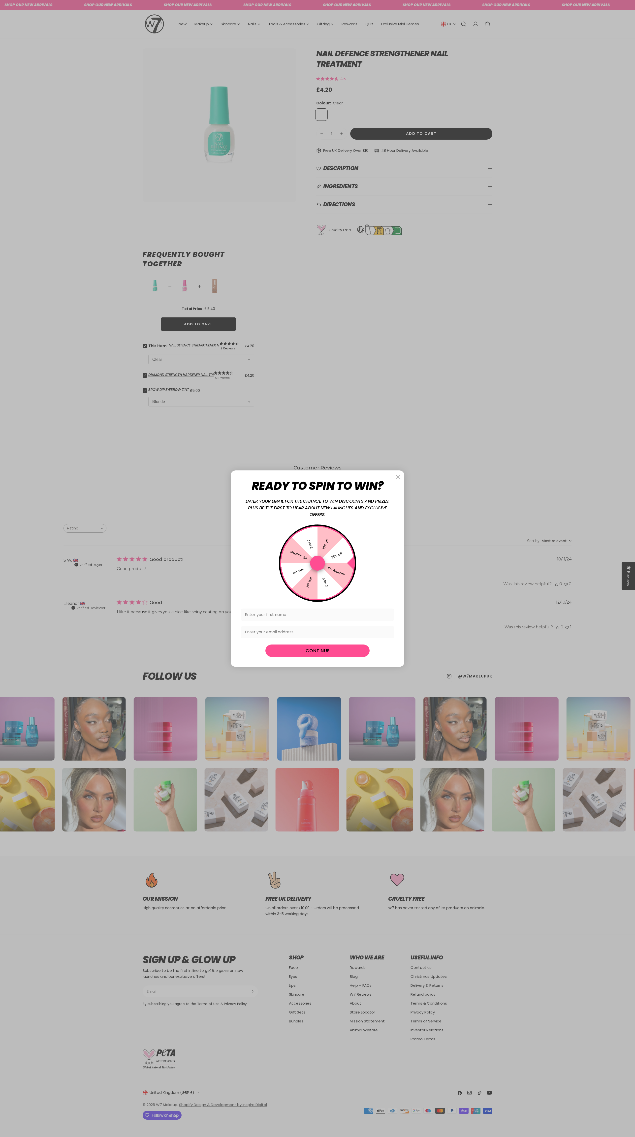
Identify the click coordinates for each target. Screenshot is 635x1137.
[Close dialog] (398, 476)
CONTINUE (318, 650)
